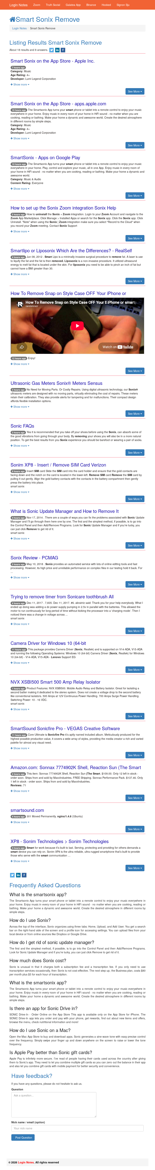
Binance (91, 5)
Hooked (106, 5)
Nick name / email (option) (28, 1122)
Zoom (36, 5)
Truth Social (53, 5)
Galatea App (73, 5)
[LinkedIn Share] (57, 50)
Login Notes (18, 4)
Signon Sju (123, 5)
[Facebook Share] (63, 50)
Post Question (23, 1137)
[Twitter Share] (51, 50)
